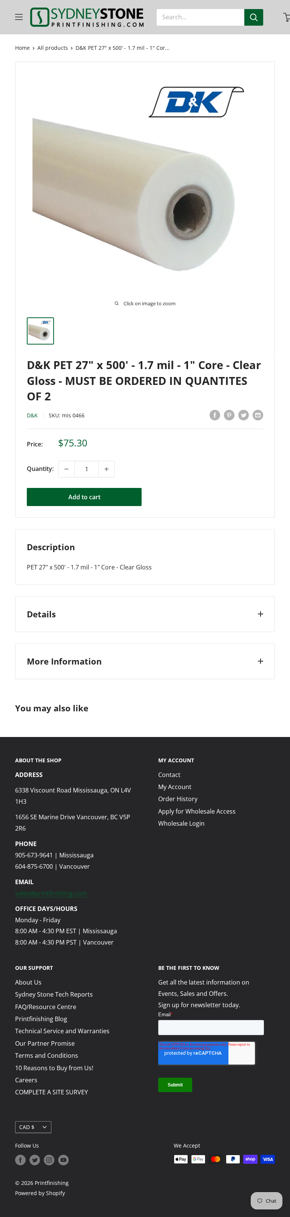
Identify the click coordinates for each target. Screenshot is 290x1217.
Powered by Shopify (40, 1193)
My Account (174, 787)
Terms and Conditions (46, 1055)
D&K (32, 415)
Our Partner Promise (45, 1043)
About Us (28, 982)
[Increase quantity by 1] (106, 469)
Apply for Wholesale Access (197, 811)
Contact (169, 775)
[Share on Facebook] (215, 414)
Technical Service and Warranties (62, 1031)
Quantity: (40, 469)
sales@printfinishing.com (51, 893)
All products (52, 47)
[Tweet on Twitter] (243, 414)
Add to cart (84, 497)
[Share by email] (258, 414)
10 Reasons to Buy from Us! (54, 1068)
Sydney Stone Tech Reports (54, 994)
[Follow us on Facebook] (20, 1160)
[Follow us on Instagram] (49, 1160)
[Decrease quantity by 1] (66, 469)
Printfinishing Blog (41, 1019)
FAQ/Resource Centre (45, 1007)
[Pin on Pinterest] (229, 414)
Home (22, 47)
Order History (177, 799)
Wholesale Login (181, 823)
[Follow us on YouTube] (63, 1160)
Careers (26, 1080)
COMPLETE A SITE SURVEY (51, 1092)
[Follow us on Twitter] (34, 1160)
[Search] (253, 17)
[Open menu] (19, 17)
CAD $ (26, 1127)
